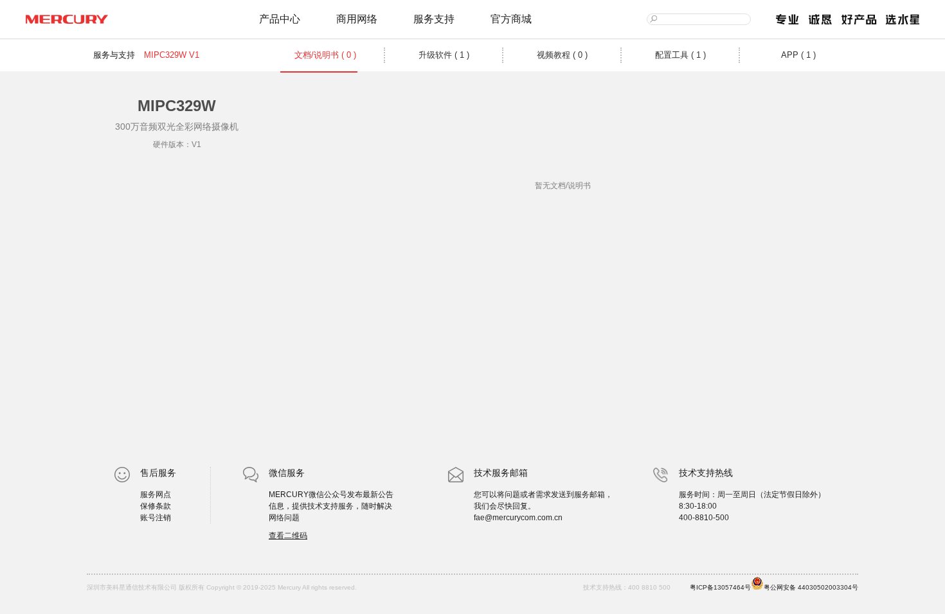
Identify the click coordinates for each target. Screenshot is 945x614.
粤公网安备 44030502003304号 (811, 587)
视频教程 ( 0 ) (562, 55)
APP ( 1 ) (798, 55)
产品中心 (279, 18)
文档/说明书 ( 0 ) (325, 55)
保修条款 (155, 506)
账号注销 (155, 517)
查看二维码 (288, 535)
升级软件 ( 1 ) (444, 55)
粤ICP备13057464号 (720, 587)
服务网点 (155, 494)
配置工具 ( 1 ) (680, 55)
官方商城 (511, 18)
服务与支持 (114, 55)
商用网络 (356, 18)
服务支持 (434, 18)
